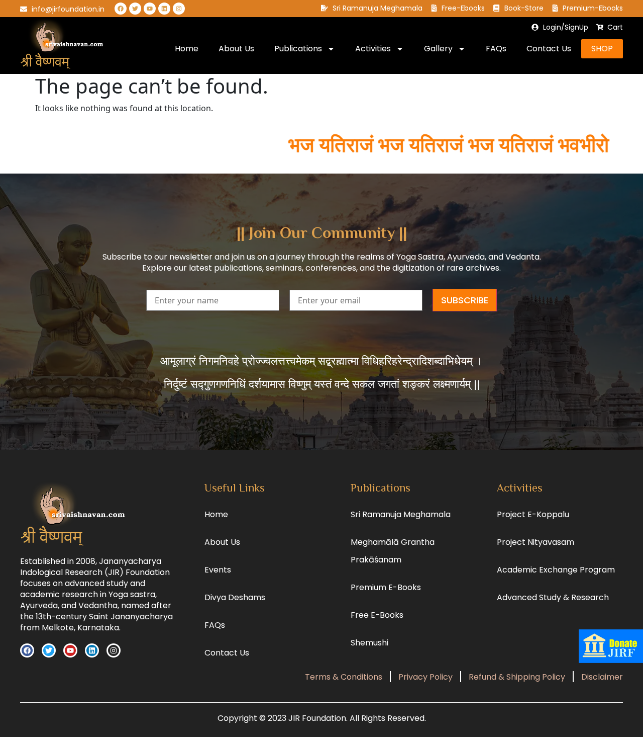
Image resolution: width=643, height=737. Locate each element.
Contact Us (548, 48)
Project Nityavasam (535, 542)
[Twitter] (135, 9)
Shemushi (369, 642)
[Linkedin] (164, 9)
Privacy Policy (425, 677)
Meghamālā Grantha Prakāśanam (393, 550)
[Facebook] (121, 9)
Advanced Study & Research (553, 597)
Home (186, 48)
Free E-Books (377, 615)
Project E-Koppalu (533, 514)
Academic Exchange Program (556, 570)
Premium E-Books (386, 587)
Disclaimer (602, 677)
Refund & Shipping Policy (517, 677)
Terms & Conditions (343, 677)
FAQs (496, 48)
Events (217, 570)
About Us (236, 48)
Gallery (438, 48)
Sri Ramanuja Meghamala (401, 514)
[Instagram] (179, 9)
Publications (298, 48)
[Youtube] (150, 9)
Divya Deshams (234, 597)
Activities (373, 48)
